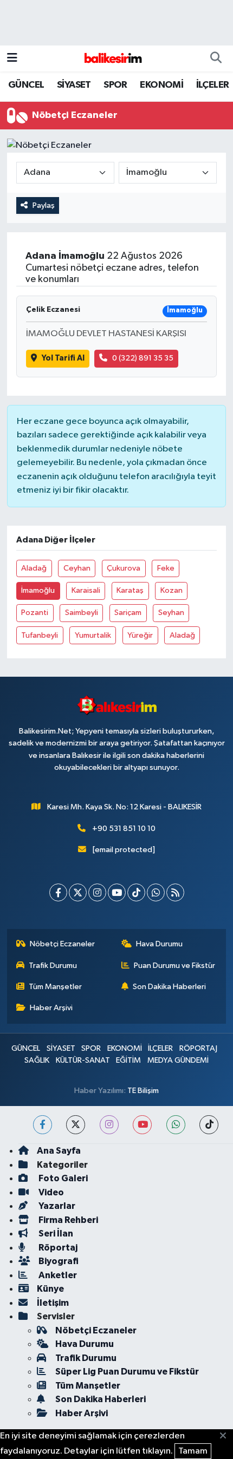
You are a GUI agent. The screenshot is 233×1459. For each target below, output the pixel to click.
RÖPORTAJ (198, 1048)
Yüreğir (140, 635)
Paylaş (44, 205)
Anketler (57, 1275)
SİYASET (74, 85)
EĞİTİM (128, 1060)
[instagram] (109, 1124)
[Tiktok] (136, 892)
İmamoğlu (38, 590)
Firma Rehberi (67, 1220)
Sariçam (127, 613)
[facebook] (42, 1124)
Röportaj (57, 1247)
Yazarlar (56, 1206)
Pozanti (34, 613)
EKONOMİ (161, 85)
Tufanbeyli (39, 635)
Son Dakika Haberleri (169, 987)
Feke (165, 568)
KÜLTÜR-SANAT (83, 1060)
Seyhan (171, 613)
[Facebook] (58, 892)
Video (50, 1192)
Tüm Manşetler (55, 987)
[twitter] (75, 1124)
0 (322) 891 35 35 (142, 358)
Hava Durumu (159, 944)
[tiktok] (208, 1124)
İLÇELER (212, 85)
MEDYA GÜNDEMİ (178, 1060)
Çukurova (123, 568)
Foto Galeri (62, 1178)
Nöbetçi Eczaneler (62, 944)
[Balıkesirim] (111, 58)
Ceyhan (76, 568)
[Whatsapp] (156, 892)
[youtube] (142, 1124)
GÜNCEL (26, 85)
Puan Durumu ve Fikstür (174, 965)
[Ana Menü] (12, 58)
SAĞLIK (36, 1060)
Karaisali (86, 590)
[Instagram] (97, 892)
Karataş (130, 590)
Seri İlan (55, 1233)
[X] (78, 892)
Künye (50, 1288)
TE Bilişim (143, 1091)
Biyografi (58, 1261)
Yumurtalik (93, 635)
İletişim (53, 1302)
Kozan (171, 590)
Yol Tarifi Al (63, 358)
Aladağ (34, 568)
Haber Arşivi (51, 1008)
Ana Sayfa (59, 1150)
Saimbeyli (81, 613)
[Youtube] (117, 892)
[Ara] (215, 58)
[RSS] (175, 892)
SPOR (115, 85)
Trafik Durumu (53, 965)
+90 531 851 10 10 (124, 829)
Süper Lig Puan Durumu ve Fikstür (127, 1371)
